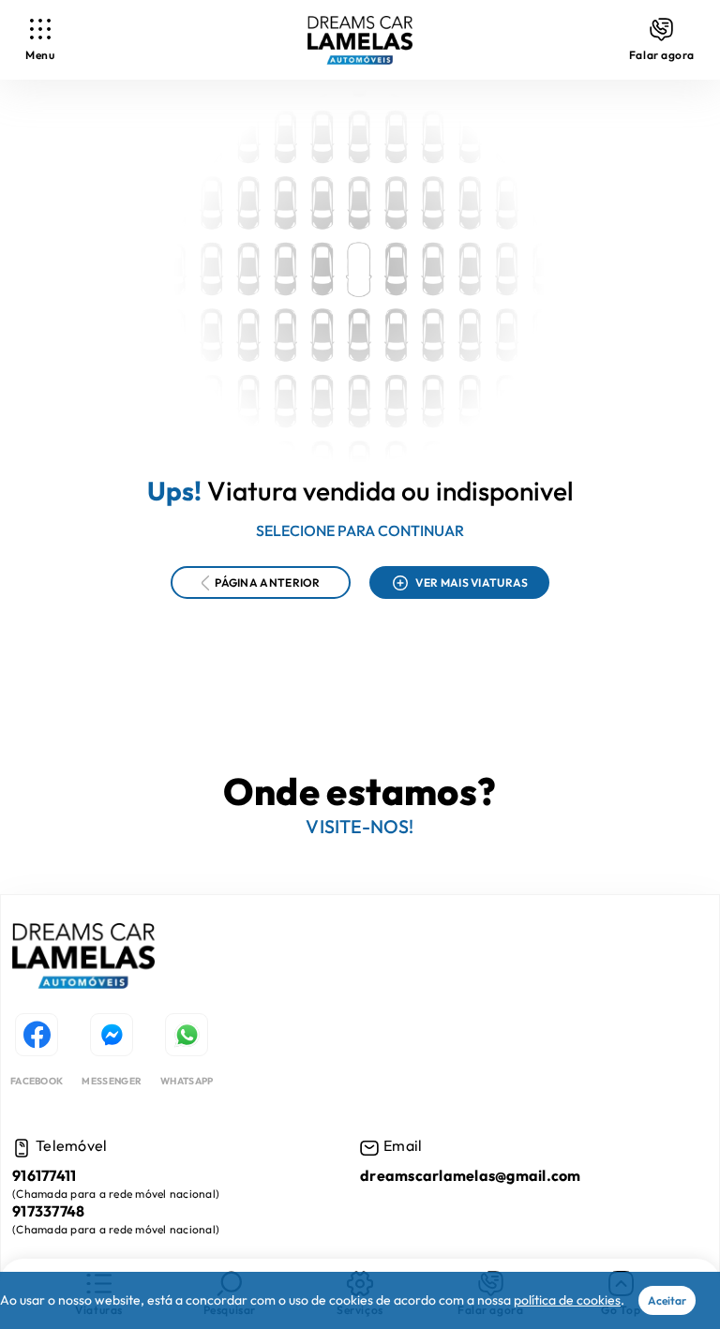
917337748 (48, 1211)
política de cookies (567, 1300)
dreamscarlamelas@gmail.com (470, 1176)
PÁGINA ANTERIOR (268, 582)
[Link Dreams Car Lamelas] (360, 40)
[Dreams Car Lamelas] (83, 958)
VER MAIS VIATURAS (471, 582)
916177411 (44, 1176)
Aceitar (667, 1300)
